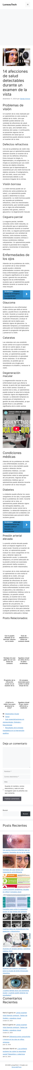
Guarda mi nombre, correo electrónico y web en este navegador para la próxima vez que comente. (16, 789)
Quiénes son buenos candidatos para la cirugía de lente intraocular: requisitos (15, 971)
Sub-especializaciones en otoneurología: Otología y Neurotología (13, 722)
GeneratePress (16, 1067)
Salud (7, 717)
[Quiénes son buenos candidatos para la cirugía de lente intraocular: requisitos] (16, 960)
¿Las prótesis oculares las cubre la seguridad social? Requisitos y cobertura (15, 1051)
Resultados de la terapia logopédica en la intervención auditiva (13, 730)
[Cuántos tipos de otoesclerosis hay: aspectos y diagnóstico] (16, 921)
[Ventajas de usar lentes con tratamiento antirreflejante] (16, 861)
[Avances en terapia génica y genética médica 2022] (16, 940)
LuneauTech (10, 4)
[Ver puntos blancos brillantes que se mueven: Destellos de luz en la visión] (16, 842)
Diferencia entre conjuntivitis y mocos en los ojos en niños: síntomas (16, 1039)
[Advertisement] (16, 26)
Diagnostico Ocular (12, 714)
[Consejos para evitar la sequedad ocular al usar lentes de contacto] (16, 901)
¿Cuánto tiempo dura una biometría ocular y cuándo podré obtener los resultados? (16, 993)
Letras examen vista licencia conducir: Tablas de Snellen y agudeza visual (15, 1015)
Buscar (5, 810)
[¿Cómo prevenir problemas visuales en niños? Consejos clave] (16, 881)
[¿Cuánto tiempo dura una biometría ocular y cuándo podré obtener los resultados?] (16, 982)
